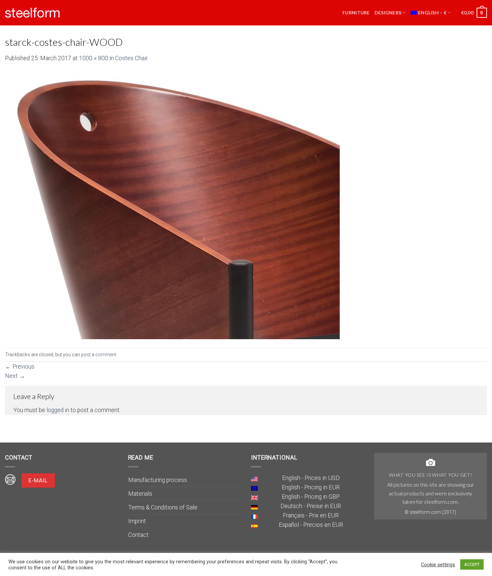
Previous (19, 366)
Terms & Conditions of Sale (162, 507)
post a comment (98, 354)
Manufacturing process (157, 480)
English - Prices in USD (311, 478)
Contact (138, 535)
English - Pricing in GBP (311, 496)
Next (15, 376)
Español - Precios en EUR (311, 524)
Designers (388, 12)
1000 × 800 (93, 58)
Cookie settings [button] (438, 565)
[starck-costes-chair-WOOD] (172, 205)
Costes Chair (131, 58)
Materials (140, 493)
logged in (58, 410)
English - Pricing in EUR (311, 487)
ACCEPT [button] (472, 564)
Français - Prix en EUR (311, 515)
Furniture (356, 12)
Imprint (137, 521)
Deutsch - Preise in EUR (310, 506)
